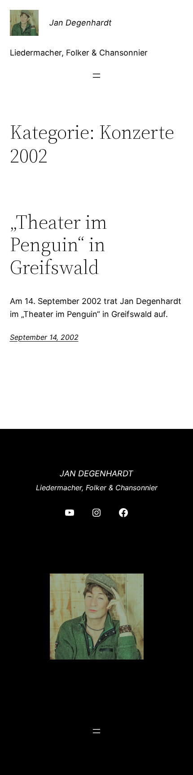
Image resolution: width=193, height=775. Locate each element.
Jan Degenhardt (80, 22)
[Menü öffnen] (96, 75)
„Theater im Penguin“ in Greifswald (58, 245)
